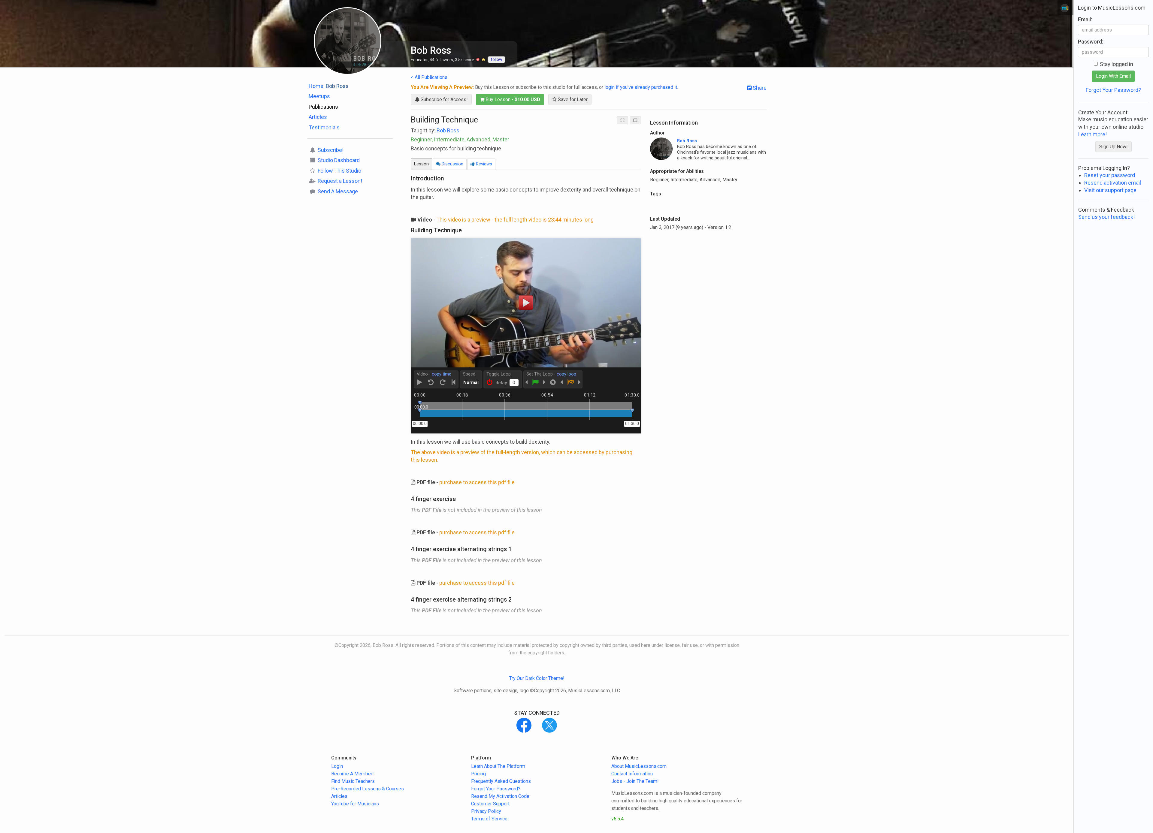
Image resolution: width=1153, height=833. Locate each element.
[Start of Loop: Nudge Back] (526, 382)
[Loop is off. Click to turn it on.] (489, 382)
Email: (1085, 19)
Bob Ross (448, 130)
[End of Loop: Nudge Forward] (579, 382)
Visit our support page (1110, 190)
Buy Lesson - (512, 99)
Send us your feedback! (1106, 217)
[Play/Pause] (419, 382)
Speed (469, 374)
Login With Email (1113, 76)
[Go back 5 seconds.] (431, 382)
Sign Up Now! (1113, 146)
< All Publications (429, 77)
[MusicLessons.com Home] (1065, 8)
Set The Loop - (551, 374)
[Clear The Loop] (553, 382)
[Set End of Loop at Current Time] (570, 382)
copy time (441, 374)
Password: (1090, 41)
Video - (434, 374)
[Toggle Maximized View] (622, 120)
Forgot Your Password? (1113, 90)
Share (759, 88)
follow (496, 59)
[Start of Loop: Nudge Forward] (544, 382)
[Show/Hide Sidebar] (635, 120)
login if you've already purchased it (640, 87)
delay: (501, 382)
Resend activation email (1112, 183)
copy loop (566, 374)
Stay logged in (1116, 64)
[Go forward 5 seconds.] (443, 382)
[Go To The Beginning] (453, 382)
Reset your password (1109, 175)
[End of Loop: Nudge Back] (561, 382)
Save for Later (572, 99)
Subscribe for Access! (443, 99)
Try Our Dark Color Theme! (536, 678)
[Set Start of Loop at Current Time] (535, 382)
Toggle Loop (498, 374)
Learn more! (1092, 134)
